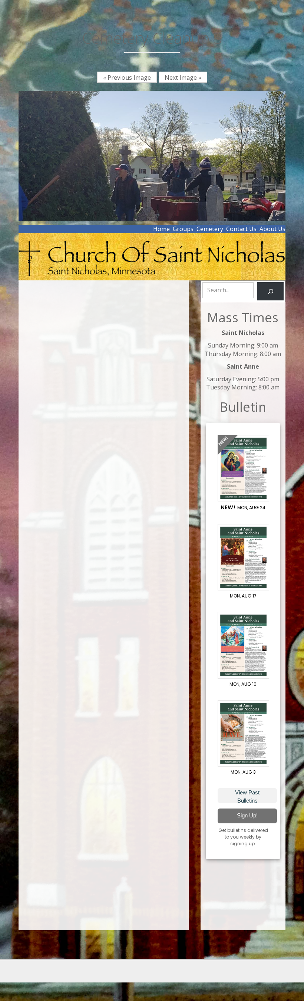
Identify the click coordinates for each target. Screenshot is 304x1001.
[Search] (270, 291)
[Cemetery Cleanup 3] (152, 155)
